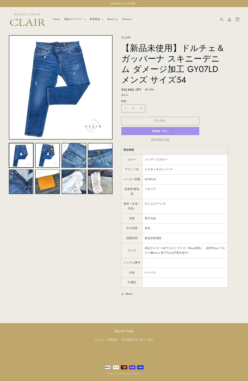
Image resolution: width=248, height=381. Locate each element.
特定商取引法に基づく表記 (137, 340)
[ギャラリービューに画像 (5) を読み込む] (21, 181)
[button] (74, 19)
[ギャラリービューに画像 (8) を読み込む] (100, 181)
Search (99, 340)
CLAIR (119, 374)
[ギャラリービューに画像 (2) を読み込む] (47, 155)
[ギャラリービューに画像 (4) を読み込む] (100, 155)
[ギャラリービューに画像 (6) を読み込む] (47, 181)
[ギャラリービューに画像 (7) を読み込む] (74, 181)
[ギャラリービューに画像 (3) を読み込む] (74, 155)
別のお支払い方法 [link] (160, 139)
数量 (123, 101)
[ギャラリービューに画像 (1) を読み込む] (21, 155)
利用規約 (112, 340)
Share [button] (129, 294)
